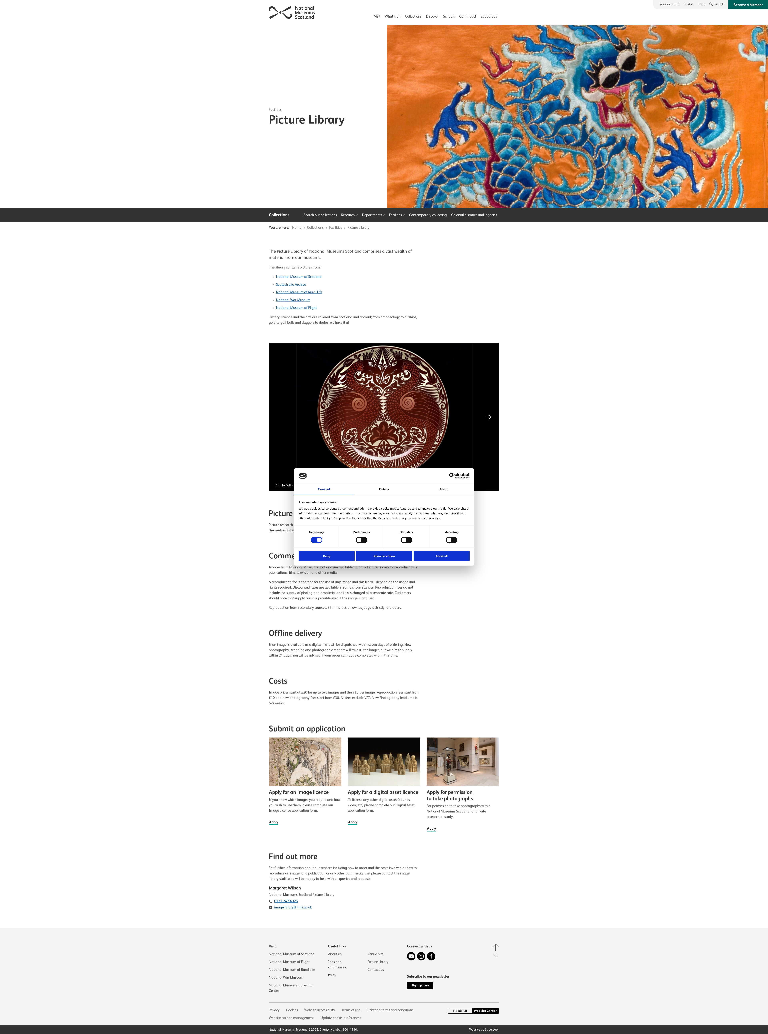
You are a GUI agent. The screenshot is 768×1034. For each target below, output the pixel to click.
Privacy (274, 1010)
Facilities (275, 110)
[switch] (361, 540)
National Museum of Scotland (299, 277)
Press (332, 975)
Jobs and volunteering (337, 964)
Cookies (292, 1010)
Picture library (377, 962)
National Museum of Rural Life (299, 292)
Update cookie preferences (340, 1018)
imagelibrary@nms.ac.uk (293, 907)
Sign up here (420, 985)
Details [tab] (384, 489)
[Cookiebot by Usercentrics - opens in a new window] (452, 476)
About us (335, 954)
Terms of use (350, 1010)
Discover (432, 16)
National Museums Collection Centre (291, 988)
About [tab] (444, 489)
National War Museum (293, 300)
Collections (413, 16)
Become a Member (748, 5)
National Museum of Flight (296, 308)
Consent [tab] (324, 489)
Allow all (442, 556)
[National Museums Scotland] (292, 12)
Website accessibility (319, 1010)
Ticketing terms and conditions (390, 1010)
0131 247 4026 (286, 901)
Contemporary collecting (428, 215)
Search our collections (320, 215)
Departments (372, 215)
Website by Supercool (484, 1029)
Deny (326, 556)
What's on (393, 16)
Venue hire (375, 954)
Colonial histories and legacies (474, 215)
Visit (377, 16)
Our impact (467, 16)
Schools (449, 16)
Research (348, 215)
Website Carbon (485, 1011)
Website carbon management (291, 1018)
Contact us (375, 970)
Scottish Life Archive (291, 284)
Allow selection (384, 556)
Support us (489, 16)
